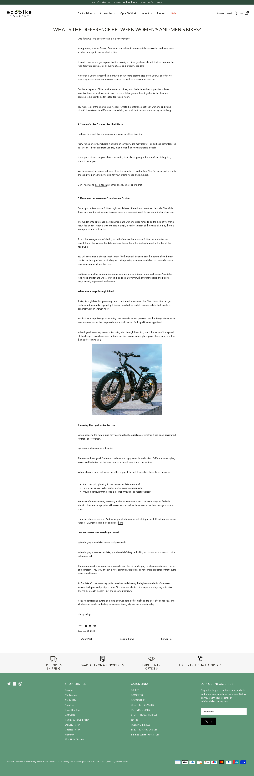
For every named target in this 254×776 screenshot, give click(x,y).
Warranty (69, 734)
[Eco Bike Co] (19, 13)
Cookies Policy (72, 729)
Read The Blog (72, 710)
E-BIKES (135, 690)
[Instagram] (20, 684)
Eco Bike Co (20, 761)
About (145, 13)
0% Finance (71, 695)
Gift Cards (70, 715)
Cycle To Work (128, 13)
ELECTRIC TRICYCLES (142, 705)
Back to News (127, 639)
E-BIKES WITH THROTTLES (145, 734)
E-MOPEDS (137, 695)
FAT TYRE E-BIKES (140, 710)
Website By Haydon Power (116, 761)
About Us (69, 705)
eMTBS (134, 720)
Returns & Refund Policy (77, 720)
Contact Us (70, 700)
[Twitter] (9, 684)
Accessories (106, 13)
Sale (173, 13)
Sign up (208, 721)
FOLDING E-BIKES (140, 725)
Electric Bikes (85, 13)
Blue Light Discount (74, 739)
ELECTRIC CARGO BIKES (144, 729)
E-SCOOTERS (138, 700)
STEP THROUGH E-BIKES (144, 715)
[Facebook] (14, 684)
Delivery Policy (72, 725)
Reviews (161, 13)
